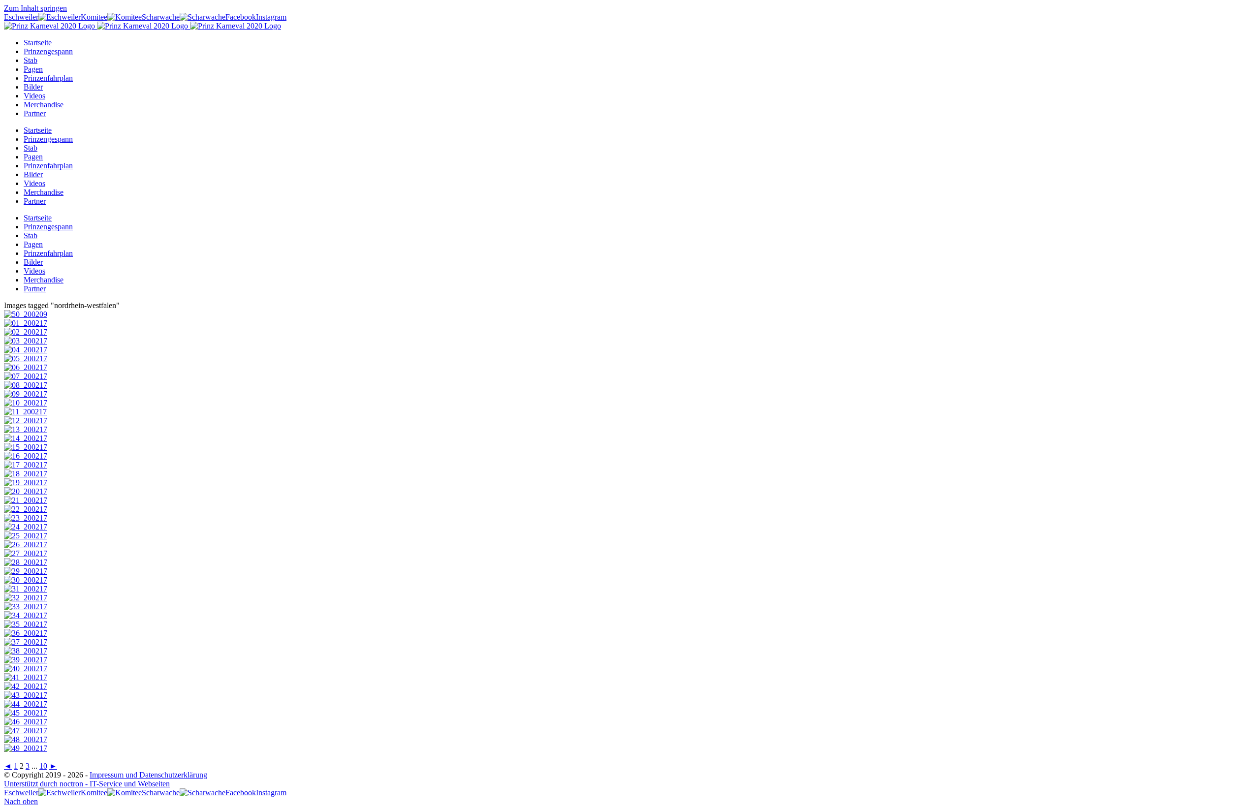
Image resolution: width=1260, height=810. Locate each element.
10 (43, 766)
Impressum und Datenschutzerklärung (148, 775)
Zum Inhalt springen (35, 8)
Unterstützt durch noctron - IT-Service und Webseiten (87, 783)
